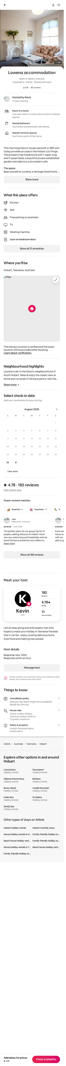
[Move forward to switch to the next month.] (57, 409)
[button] (56, 422)
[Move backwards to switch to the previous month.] (7, 409)
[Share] (53, 5)
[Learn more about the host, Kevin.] (7, 99)
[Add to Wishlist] (59, 5)
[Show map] (32, 309)
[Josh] (7, 520)
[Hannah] (58, 520)
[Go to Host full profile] (32, 603)
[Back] (5, 4)
